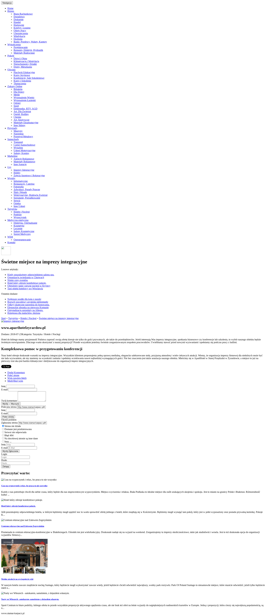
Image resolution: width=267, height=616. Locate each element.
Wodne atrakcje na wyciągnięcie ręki (17, 579)
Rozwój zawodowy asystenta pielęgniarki (27, 302)
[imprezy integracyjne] (12, 321)
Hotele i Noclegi (28, 318)
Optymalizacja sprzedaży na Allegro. (25, 310)
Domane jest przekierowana (18, 429)
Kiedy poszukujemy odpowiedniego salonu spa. (30, 274)
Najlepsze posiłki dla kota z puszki (24, 299)
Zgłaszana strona (9, 422)
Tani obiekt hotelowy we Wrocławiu (25, 288)
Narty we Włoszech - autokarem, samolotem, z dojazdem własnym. (30, 599)
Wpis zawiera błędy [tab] (17, 378)
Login (4, 454)
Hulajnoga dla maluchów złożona (23, 313)
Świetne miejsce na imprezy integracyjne (59, 318)
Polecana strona (9, 407)
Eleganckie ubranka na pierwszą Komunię (28, 307)
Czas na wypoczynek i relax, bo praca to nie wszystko (24, 486)
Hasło (4, 460)
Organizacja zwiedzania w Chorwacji (25, 277)
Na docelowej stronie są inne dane (21, 438)
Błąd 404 (8, 435)
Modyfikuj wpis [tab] (15, 381)
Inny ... (7, 441)
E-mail (4, 389)
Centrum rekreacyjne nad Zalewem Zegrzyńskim (22, 526)
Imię (3, 386)
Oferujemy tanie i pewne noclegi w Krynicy (28, 285)
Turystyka (13, 318)
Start (3, 318)
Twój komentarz (9, 400)
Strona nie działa (12, 426)
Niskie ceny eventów (17, 280)
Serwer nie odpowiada (15, 432)
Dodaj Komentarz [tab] (16, 372)
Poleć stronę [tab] (13, 375)
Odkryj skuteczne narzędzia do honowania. (28, 304)
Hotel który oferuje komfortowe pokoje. (26, 283)
